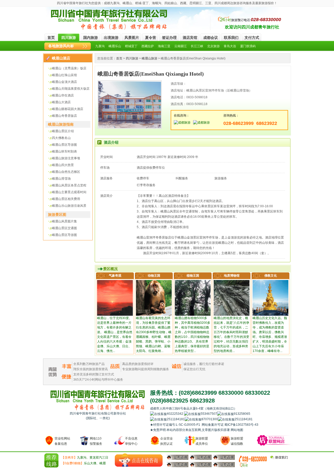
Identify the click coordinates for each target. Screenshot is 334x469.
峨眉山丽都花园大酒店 (67, 109)
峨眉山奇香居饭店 (64, 116)
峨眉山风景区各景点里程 (69, 185)
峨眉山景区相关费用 (66, 199)
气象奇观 (115, 275)
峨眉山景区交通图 (64, 228)
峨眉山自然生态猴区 (66, 172)
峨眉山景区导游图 (64, 145)
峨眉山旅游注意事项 (66, 158)
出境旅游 (111, 37)
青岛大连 (230, 46)
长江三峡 (197, 46)
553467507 (209, 414)
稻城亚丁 (131, 46)
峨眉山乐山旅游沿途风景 (69, 206)
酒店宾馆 (190, 37)
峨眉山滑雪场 (61, 178)
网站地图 (237, 430)
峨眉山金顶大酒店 (64, 82)
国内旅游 (90, 37)
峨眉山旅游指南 (61, 124)
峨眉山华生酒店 (63, 95)
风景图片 (131, 37)
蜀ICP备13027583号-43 (241, 425)
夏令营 (150, 37)
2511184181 (176, 419)
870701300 (209, 419)
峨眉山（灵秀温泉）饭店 (69, 68)
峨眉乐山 (115, 46)
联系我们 (231, 37)
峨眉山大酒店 (61, 102)
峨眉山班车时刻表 (64, 151)
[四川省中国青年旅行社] (109, 20)
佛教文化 (270, 275)
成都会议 (210, 37)
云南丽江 (180, 46)
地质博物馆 (232, 275)
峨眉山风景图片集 (64, 221)
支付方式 (251, 37)
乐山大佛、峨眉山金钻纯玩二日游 (83, 463)
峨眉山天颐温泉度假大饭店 (71, 88)
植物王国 (193, 275)
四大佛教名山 (61, 138)
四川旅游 (68, 37)
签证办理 (169, 37)
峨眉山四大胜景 (63, 165)
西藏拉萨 (147, 46)
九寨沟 (100, 46)
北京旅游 (213, 46)
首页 (51, 37)
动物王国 (154, 275)
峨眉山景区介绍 (63, 131)
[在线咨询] (139, 460)
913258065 (254, 414)
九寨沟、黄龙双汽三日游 (84, 458)
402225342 (175, 414)
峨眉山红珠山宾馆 (64, 75)
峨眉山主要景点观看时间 (69, 192)
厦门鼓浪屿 (248, 46)
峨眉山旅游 (149, 58)
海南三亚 (164, 46)
